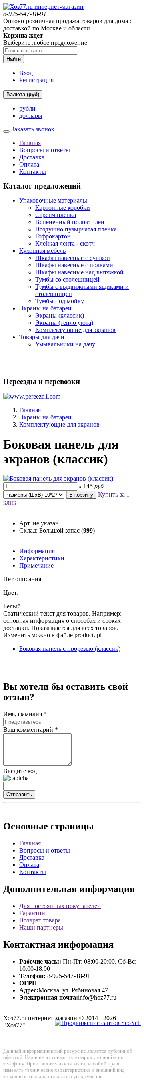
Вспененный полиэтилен (69, 222)
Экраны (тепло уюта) (64, 322)
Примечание (36, 565)
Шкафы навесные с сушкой (72, 257)
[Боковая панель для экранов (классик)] (58, 478)
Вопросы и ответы (44, 150)
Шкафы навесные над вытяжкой (79, 272)
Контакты (32, 171)
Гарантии (32, 913)
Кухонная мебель (42, 250)
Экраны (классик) (59, 315)
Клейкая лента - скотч (65, 243)
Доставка (31, 157)
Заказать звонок (32, 129)
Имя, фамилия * (25, 714)
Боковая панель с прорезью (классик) (69, 648)
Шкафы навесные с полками (74, 265)
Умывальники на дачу (65, 344)
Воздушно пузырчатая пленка (76, 229)
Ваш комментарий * (30, 729)
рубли (27, 108)
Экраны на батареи (45, 308)
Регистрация (36, 80)
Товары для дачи (41, 337)
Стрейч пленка (55, 214)
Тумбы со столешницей (67, 279)
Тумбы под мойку (59, 301)
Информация (37, 551)
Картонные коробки (62, 207)
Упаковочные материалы (53, 200)
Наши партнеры (41, 927)
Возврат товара (40, 920)
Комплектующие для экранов (75, 329)
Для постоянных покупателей (60, 905)
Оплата (29, 164)
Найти (13, 59)
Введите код (20, 770)
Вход (26, 73)
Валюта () (22, 94)
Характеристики (41, 558)
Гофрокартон (53, 236)
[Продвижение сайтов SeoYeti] (98, 1022)
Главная (30, 142)
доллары (30, 115)
